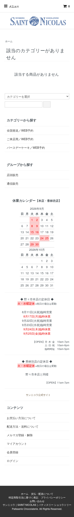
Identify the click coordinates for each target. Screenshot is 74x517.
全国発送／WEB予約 (20, 130)
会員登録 (12, 452)
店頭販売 (12, 175)
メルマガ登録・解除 (20, 435)
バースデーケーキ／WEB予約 (26, 147)
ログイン (12, 461)
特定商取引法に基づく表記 (23, 497)
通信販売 (12, 183)
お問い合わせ (37, 501)
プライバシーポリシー (53, 497)
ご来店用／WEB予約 (20, 139)
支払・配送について (42, 493)
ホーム (9, 41)
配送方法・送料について (22, 426)
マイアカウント (17, 444)
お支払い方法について (21, 418)
